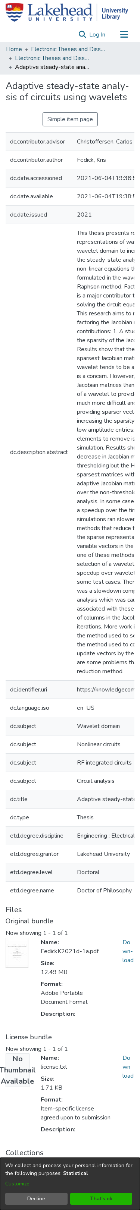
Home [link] (14, 49)
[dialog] (70, 1184)
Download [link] (128, 951)
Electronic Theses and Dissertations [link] (68, 49)
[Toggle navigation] (123, 35)
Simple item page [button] (70, 119)
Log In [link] (97, 35)
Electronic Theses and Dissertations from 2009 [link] (52, 58)
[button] (82, 34)
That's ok (101, 1198)
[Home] (67, 12)
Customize (17, 1183)
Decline (36, 1198)
